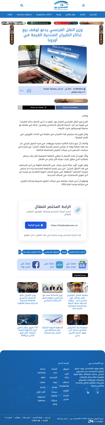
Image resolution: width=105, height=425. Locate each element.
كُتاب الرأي (40, 392)
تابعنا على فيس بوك (25, 265)
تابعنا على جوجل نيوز (71, 265)
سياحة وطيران (77, 92)
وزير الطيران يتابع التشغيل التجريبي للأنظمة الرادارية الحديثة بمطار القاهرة (27, 299)
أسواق (66, 369)
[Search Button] (21, 5)
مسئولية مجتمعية (24, 14)
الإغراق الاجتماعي (51, 252)
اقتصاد (82, 14)
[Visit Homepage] (61, 6)
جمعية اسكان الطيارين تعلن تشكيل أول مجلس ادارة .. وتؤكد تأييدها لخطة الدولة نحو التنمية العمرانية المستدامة (77, 301)
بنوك (55, 382)
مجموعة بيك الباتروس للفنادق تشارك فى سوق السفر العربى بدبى (77, 331)
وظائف (17, 417)
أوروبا (64, 252)
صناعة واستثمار (41, 370)
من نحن (47, 417)
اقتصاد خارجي (66, 397)
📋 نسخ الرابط (35, 225)
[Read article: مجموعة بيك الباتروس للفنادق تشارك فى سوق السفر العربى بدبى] (77, 319)
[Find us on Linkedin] (93, 392)
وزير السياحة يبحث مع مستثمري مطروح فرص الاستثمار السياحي (52, 297)
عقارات (9, 14)
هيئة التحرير (37, 417)
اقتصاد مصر (54, 370)
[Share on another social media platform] (20, 108)
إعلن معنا (26, 417)
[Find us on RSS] (88, 392)
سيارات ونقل (54, 402)
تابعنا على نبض (49, 265)
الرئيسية (93, 14)
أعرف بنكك (66, 375)
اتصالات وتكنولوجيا (44, 14)
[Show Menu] (83, 5)
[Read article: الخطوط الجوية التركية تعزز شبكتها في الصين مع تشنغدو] (52, 319)
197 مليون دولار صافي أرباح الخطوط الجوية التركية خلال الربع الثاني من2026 (27, 331)
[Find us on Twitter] (98, 392)
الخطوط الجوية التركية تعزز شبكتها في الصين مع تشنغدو (52, 330)
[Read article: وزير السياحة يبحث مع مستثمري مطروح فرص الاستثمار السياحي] (52, 287)
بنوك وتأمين (70, 14)
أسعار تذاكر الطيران (77, 252)
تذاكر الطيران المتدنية (32, 252)
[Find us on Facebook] (102, 392)
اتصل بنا (9, 417)
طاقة (43, 377)
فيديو (42, 387)
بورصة (58, 14)
